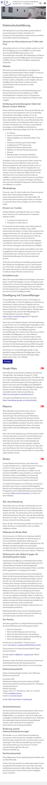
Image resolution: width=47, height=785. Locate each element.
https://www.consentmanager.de (15, 316)
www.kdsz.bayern (15, 696)
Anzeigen (7, 361)
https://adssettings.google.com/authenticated (20, 400)
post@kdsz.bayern (15, 693)
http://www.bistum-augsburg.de (20, 699)
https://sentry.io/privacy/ (21, 493)
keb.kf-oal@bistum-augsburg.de (21, 654)
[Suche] (40, 3)
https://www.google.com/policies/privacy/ (18, 394)
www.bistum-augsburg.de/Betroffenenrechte (24, 645)
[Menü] (45, 3)
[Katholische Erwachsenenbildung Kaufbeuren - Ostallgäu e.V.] (19, 3)
